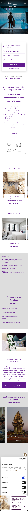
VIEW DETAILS (14, 247)
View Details (14, 204)
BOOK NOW (14, 65)
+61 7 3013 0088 (11, 268)
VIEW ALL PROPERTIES (14, 402)
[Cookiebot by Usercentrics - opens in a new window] (19, 459)
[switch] (24, 482)
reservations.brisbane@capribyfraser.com (13, 272)
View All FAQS (14, 303)
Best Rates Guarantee (14, 68)
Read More (14, 133)
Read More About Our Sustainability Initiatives (14, 385)
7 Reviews (19, 9)
